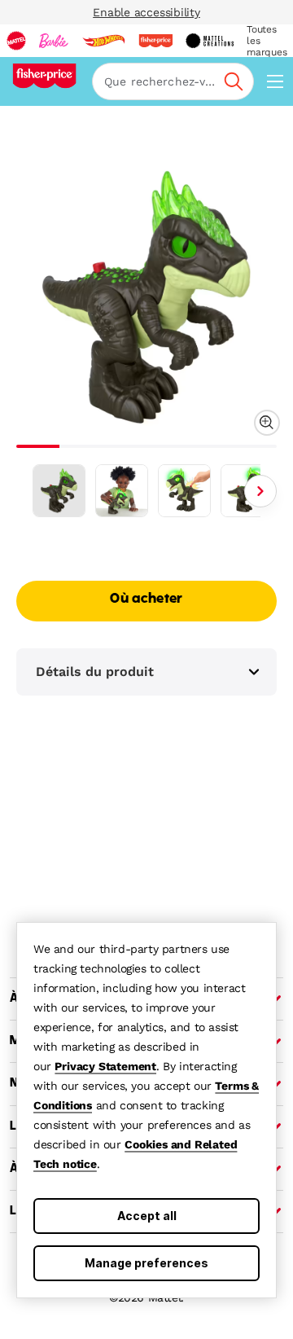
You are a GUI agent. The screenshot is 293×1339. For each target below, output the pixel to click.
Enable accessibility (146, 12)
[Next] (260, 491)
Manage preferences (146, 1263)
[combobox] (173, 81)
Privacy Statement (105, 1066)
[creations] (209, 40)
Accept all (147, 1216)
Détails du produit (95, 671)
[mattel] (16, 40)
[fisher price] (155, 40)
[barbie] (54, 40)
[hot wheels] (103, 40)
